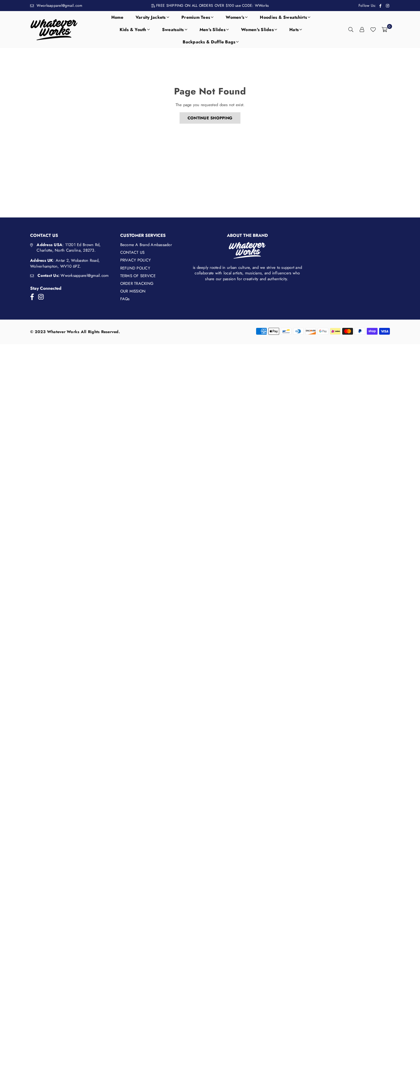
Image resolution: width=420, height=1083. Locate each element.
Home (117, 17)
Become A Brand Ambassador (146, 245)
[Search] (350, 29)
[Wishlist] (372, 29)
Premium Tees (195, 17)
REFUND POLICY (135, 268)
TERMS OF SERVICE (138, 276)
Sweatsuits (173, 29)
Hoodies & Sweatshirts (283, 17)
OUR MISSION (133, 291)
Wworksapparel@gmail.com (58, 5)
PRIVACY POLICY (135, 260)
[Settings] (361, 29)
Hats (294, 29)
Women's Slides (257, 29)
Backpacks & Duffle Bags (209, 42)
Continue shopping (210, 118)
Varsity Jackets (151, 17)
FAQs (125, 299)
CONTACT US (132, 252)
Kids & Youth (133, 29)
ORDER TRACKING (137, 283)
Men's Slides (212, 29)
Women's (235, 17)
